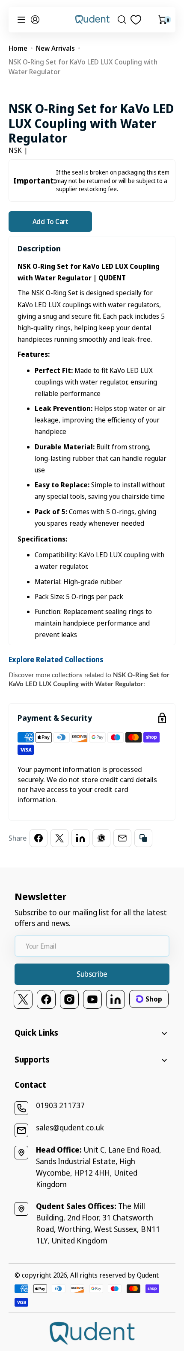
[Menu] (21, 19)
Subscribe (92, 974)
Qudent (148, 1275)
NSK (15, 150)
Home (18, 48)
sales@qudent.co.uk (70, 1127)
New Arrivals (55, 48)
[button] (35, 19)
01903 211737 (60, 1105)
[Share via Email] (122, 838)
